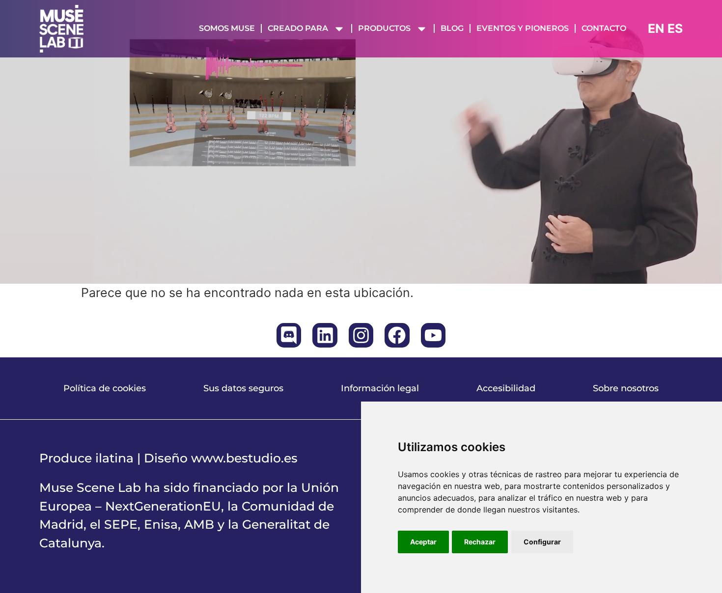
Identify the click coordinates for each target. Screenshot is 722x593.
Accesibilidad (505, 388)
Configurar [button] (542, 542)
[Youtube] (433, 335)
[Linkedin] (324, 335)
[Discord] (289, 335)
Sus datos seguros (243, 388)
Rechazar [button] (480, 542)
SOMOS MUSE (227, 28)
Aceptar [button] (423, 542)
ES (675, 28)
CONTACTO (604, 28)
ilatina (114, 458)
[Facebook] (397, 335)
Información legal (380, 388)
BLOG (452, 28)
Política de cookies (104, 388)
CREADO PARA (298, 28)
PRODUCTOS (384, 28)
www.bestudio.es (244, 458)
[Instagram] (361, 335)
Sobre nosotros (626, 388)
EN (656, 28)
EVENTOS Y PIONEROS (522, 28)
